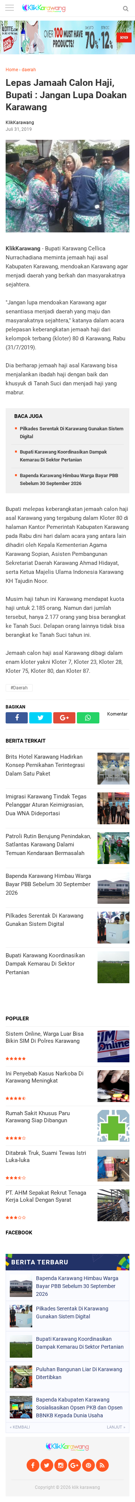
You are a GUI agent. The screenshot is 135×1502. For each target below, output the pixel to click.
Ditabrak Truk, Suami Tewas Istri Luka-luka (46, 1157)
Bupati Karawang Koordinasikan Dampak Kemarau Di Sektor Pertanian (80, 1343)
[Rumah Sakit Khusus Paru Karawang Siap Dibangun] (113, 1126)
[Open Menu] (9, 8)
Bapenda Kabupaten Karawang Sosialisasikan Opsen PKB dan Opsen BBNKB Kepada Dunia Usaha (79, 1407)
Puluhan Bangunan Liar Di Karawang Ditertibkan (79, 1373)
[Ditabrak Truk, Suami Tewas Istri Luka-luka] (113, 1166)
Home (12, 69)
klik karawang (86, 1487)
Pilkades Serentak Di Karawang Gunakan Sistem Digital (72, 1312)
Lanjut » (116, 1427)
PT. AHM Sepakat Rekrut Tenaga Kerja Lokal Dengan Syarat (46, 1196)
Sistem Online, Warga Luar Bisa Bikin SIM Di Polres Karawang (45, 1037)
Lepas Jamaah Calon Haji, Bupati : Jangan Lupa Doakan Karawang (66, 94)
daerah (29, 69)
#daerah (19, 687)
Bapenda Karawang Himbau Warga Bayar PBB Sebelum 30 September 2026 (77, 1286)
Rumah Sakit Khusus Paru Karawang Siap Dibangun (38, 1117)
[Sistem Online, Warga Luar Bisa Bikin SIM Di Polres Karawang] (113, 1047)
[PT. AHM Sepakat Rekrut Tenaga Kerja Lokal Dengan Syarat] (113, 1206)
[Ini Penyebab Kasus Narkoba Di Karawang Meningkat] (113, 1087)
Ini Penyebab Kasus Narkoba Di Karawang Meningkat (45, 1077)
